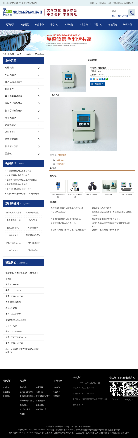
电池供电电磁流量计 (15, 96)
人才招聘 (83, 24)
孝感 (105, 433)
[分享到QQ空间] (94, 79)
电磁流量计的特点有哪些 (17, 184)
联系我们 (127, 24)
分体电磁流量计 (33, 243)
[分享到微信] (107, 79)
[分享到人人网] (103, 79)
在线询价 (97, 84)
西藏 (109, 433)
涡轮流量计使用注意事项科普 (19, 171)
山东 (88, 433)
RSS (109, 3)
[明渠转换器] (68, 78)
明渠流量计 (40, 54)
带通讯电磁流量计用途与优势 (19, 189)
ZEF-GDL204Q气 (92, 194)
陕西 (114, 433)
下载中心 (98, 24)
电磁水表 (9, 89)
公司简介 (6, 387)
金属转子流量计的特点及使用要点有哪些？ (69, 230)
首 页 (19, 54)
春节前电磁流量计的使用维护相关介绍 (67, 208)
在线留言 (112, 24)
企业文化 (6, 392)
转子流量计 (10, 118)
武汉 (122, 433)
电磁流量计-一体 (13, 220)
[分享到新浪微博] (97, 79)
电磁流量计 (10, 67)
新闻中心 (54, 24)
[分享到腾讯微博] (100, 79)
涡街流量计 (10, 132)
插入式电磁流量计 (13, 82)
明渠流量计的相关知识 (101, 208)
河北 (92, 433)
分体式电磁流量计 (13, 213)
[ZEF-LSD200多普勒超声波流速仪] (126, 186)
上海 (127, 433)
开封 (101, 433)
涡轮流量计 (10, 125)
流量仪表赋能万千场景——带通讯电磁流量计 (24, 194)
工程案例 (68, 24)
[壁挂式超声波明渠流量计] (75, 186)
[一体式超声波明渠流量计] (58, 186)
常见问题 (56, 396)
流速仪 (8, 153)
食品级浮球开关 (13, 228)
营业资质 (6, 396)
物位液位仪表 (11, 146)
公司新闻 (56, 387)
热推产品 (70, 433)
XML (115, 3)
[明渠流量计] (109, 186)
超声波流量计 (11, 139)
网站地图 (102, 3)
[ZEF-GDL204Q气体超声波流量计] (92, 186)
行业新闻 (56, 392)
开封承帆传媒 (59, 433)
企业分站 (93, 3)
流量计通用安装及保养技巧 (18, 175)
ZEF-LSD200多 (126, 194)
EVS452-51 (33, 220)
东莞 (118, 433)
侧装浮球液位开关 (13, 110)
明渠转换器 (60, 160)
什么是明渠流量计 (58, 212)
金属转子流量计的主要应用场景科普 (22, 180)
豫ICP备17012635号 (17, 433)
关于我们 (24, 24)
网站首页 (10, 24)
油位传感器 (33, 250)
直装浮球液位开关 (13, 103)
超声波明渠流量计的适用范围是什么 (66, 219)
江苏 (97, 433)
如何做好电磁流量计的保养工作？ (106, 230)
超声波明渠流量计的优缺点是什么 (106, 219)
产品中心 (39, 24)
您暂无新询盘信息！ (126, 3)
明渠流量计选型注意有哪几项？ (64, 223)
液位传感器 (13, 250)
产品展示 (28, 54)
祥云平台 (40, 433)
